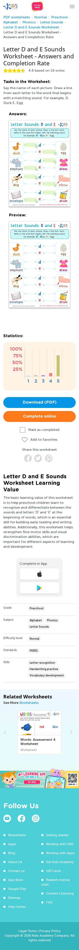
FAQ (49, 902)
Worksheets (29, 703)
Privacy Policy (50, 931)
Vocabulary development (47, 675)
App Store (15, 879)
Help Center (17, 906)
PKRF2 (34, 650)
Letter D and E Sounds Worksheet (31, 27)
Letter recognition (42, 662)
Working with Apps (60, 853)
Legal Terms (27, 931)
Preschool (59, 17)
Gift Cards (53, 871)
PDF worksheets (16, 17)
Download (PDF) (40, 402)
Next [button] (71, 732)
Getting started (57, 835)
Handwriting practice (44, 669)
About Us (15, 862)
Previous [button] (5, 732)
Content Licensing (60, 893)
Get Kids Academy (60, 862)
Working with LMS (59, 844)
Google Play (17, 888)
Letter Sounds (51, 22)
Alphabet (10, 22)
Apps (12, 844)
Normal (40, 17)
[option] (39, 732)
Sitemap (14, 897)
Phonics (29, 22)
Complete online (39, 416)
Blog (11, 853)
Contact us (16, 871)
